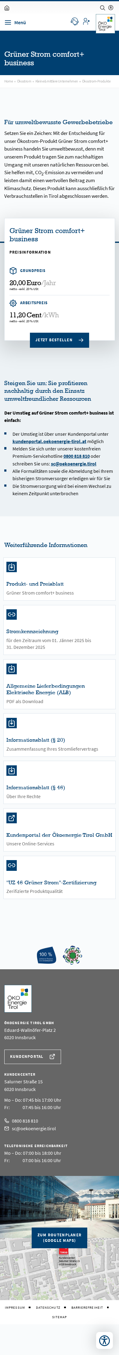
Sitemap (59, 1317)
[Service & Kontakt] (74, 21)
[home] (7, 7)
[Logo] (105, 23)
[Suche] (102, 7)
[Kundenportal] (86, 21)
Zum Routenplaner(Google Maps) (59, 1237)
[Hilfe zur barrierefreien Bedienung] (111, 7)
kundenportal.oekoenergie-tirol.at (49, 441)
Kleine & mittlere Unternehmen (56, 81)
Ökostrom (24, 81)
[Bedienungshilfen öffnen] (104, 1340)
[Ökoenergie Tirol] (46, 955)
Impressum (15, 1308)
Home (8, 81)
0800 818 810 (76, 456)
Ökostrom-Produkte (96, 81)
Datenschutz (48, 1308)
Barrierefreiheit (87, 1308)
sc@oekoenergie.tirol (73, 464)
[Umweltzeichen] (72, 955)
